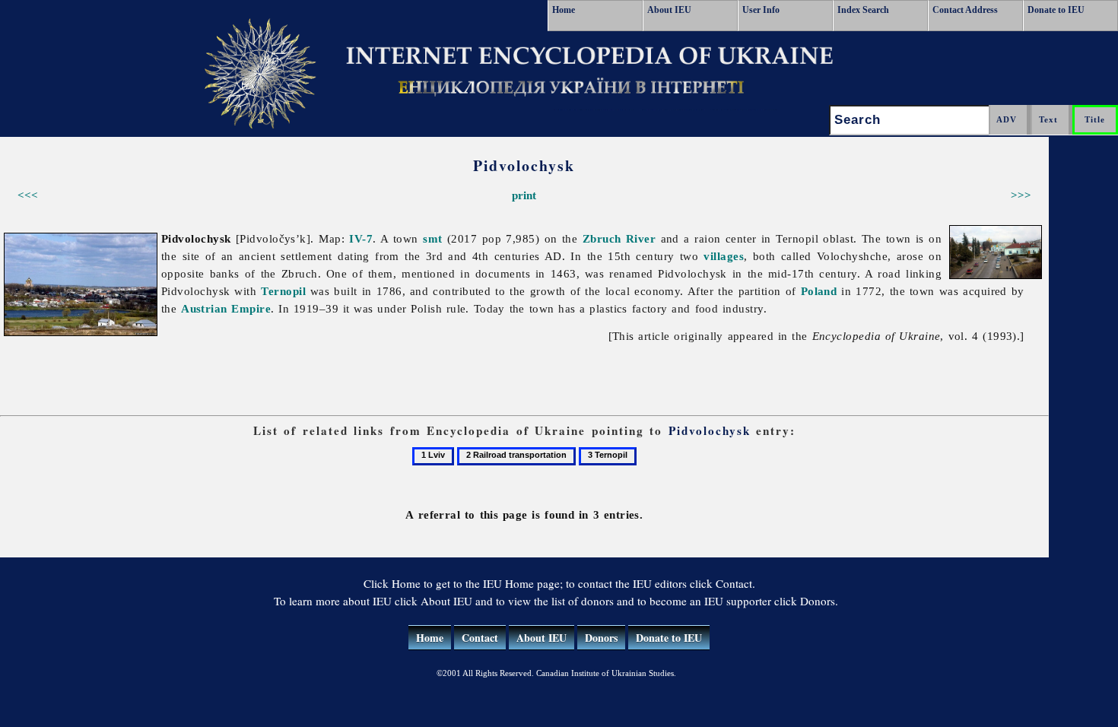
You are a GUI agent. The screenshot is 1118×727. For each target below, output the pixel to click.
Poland (819, 290)
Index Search (863, 10)
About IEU (669, 10)
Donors (601, 638)
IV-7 (361, 238)
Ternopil (283, 290)
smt (432, 238)
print (524, 195)
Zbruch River (619, 238)
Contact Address (965, 10)
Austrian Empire (226, 308)
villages (724, 255)
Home (563, 10)
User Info (761, 10)
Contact (480, 638)
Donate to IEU (1056, 10)
